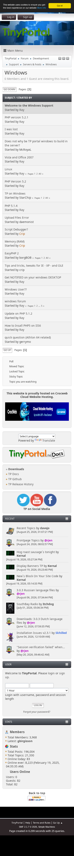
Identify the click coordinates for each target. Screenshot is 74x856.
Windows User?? (16, 289)
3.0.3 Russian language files (36, 590)
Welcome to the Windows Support (29, 105)
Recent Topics (26, 528)
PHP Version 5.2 (15, 181)
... (39, 305)
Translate (48, 440)
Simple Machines (46, 827)
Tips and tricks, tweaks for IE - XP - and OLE (34, 265)
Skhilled (61, 633)
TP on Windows (15, 193)
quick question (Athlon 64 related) (28, 337)
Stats (8, 722)
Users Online (20, 772)
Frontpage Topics (28, 540)
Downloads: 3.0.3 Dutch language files (39, 620)
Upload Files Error (17, 217)
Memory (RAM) (14, 241)
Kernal (21, 556)
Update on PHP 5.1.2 (18, 313)
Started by (24, 97)
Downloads (15, 469)
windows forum (15, 301)
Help (27, 822)
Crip (22, 234)
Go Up (7, 350)
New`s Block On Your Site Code (37, 576)
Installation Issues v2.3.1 (34, 633)
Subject (10, 97)
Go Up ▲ (58, 822)
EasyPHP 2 (12, 253)
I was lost (11, 129)
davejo (45, 528)
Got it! (60, 5)
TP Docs (13, 474)
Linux (8, 169)
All (40, 173)
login (51, 673)
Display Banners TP (30, 566)
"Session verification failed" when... (41, 647)
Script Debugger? (16, 229)
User (8, 664)
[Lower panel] (63, 58)
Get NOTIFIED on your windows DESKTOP (33, 277)
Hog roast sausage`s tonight (36, 552)
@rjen (48, 540)
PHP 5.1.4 (11, 206)
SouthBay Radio (27, 604)
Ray (21, 110)
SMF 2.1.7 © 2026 (28, 827)
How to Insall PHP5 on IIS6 (23, 325)
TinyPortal (17, 822)
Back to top (37, 793)
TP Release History (20, 484)
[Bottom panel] (67, 58)
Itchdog (48, 604)
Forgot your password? (36, 712)
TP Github (14, 479)
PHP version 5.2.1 (16, 117)
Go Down (9, 89)
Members (17, 732)
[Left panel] (59, 58)
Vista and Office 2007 (19, 157)
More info (41, 7)
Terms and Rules (41, 822)
